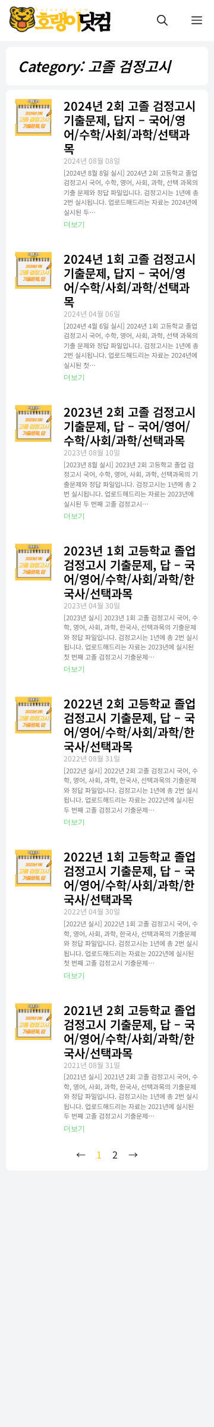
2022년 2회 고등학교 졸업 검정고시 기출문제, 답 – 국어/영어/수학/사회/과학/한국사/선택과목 (130, 725)
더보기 (74, 224)
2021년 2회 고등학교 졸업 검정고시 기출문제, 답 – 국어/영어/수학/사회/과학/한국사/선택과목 (130, 1031)
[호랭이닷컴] (61, 20)
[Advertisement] (107, 1282)
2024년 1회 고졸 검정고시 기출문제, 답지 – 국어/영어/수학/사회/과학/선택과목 (130, 280)
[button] (162, 20)
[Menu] (197, 20)
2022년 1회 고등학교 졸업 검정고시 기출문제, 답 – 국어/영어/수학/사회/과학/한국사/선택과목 (130, 878)
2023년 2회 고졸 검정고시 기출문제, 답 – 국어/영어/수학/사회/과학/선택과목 (130, 426)
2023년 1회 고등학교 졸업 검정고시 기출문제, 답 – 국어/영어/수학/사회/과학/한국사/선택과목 (130, 572)
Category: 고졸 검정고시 (94, 65)
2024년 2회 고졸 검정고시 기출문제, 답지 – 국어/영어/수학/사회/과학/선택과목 (130, 127)
